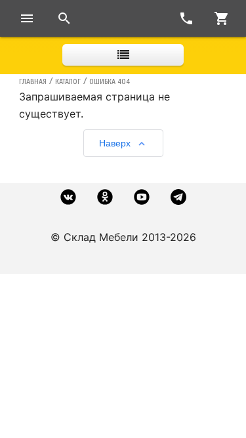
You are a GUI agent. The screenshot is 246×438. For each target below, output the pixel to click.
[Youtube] (141, 197)
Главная (33, 81)
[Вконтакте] (68, 197)
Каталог (68, 81)
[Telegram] (178, 197)
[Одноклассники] (105, 197)
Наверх (115, 143)
